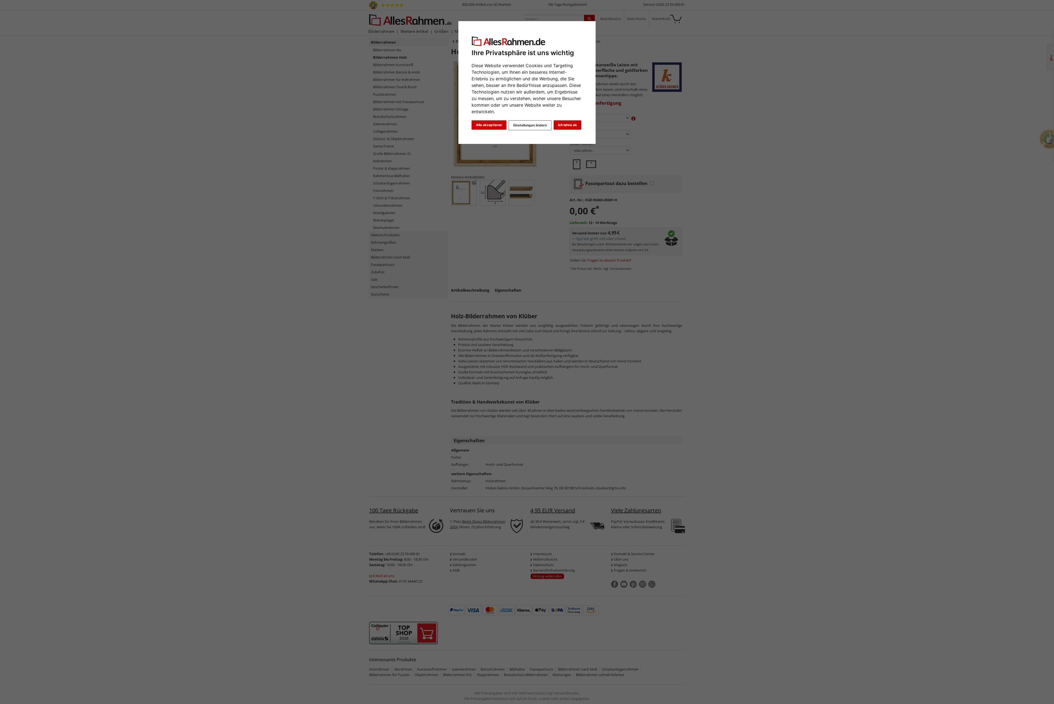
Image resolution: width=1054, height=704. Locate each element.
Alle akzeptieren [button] (489, 125)
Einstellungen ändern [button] (530, 125)
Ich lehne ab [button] (567, 125)
